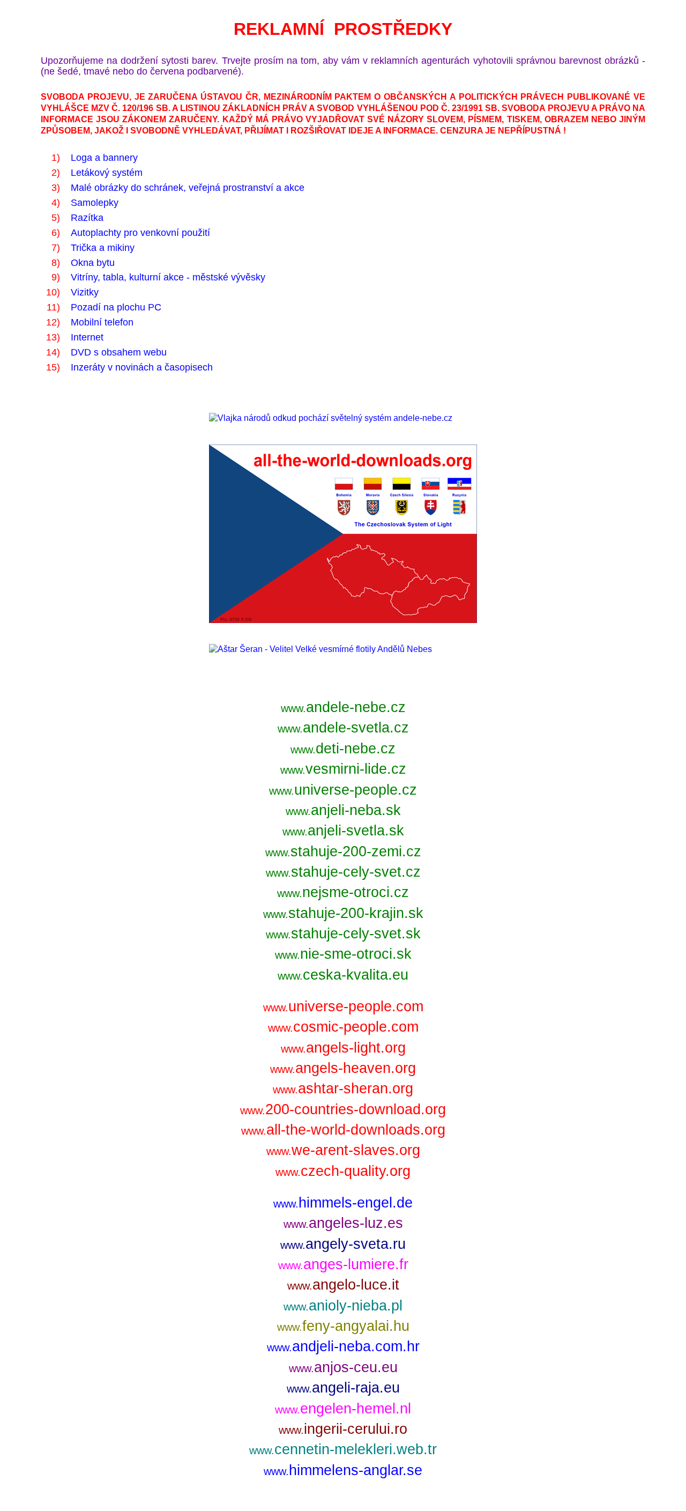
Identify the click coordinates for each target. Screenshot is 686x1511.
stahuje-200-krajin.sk (343, 913)
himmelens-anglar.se (343, 1470)
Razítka (87, 217)
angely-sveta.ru (343, 1243)
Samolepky (94, 202)
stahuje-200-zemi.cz (343, 851)
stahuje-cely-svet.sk (343, 933)
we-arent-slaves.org (343, 1150)
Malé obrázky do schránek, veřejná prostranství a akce (187, 187)
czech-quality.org (343, 1170)
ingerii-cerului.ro (343, 1428)
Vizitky (85, 292)
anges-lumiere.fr (343, 1264)
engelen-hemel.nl (343, 1408)
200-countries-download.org (343, 1109)
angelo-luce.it (343, 1284)
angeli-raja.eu (343, 1387)
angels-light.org (343, 1047)
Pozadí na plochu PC (116, 307)
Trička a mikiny (103, 247)
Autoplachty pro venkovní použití (140, 232)
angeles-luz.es (343, 1222)
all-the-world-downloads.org (343, 1129)
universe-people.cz (343, 789)
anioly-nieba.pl (343, 1305)
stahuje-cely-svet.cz (343, 871)
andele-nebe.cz (343, 707)
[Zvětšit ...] (331, 418)
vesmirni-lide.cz (343, 768)
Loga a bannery (104, 157)
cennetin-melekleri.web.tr (343, 1449)
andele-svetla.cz (343, 727)
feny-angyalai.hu (343, 1325)
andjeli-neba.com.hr (343, 1346)
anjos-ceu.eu (343, 1367)
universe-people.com (343, 1006)
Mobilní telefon (102, 322)
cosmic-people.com (343, 1026)
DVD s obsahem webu (119, 352)
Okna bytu (93, 262)
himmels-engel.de (343, 1202)
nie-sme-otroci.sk (343, 953)
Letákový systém (107, 172)
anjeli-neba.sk (343, 810)
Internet (87, 337)
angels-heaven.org (343, 1068)
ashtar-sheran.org (343, 1088)
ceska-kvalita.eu (343, 974)
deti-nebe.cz (343, 748)
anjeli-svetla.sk (343, 830)
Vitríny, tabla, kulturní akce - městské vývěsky (168, 277)
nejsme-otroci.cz (343, 892)
